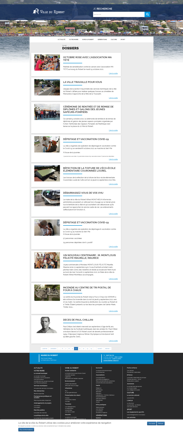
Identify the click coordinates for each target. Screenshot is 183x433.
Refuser (160, 423)
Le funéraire (99, 411)
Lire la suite (113, 73)
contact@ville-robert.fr (111, 360)
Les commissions (39, 379)
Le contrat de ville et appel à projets (44, 418)
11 (79, 348)
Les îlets (67, 401)
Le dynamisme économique (104, 370)
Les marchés (99, 409)
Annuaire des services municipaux (43, 388)
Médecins (98, 388)
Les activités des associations (104, 383)
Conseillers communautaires (42, 377)
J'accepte (151, 423)
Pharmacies (99, 390)
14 (91, 348)
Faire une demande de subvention (105, 381)
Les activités (68, 410)
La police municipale (71, 417)
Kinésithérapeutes (101, 396)
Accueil (64, 45)
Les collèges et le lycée (133, 390)
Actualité (61, 39)
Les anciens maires (70, 399)
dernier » (107, 348)
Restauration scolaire (133, 381)
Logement (68, 377)
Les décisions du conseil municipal (43, 381)
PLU (66, 391)
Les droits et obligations (102, 379)
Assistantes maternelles (133, 372)
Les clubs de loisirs (132, 406)
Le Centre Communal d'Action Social (75, 373)
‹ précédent (53, 348)
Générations (102, 39)
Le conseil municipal (39, 376)
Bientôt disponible (39, 393)
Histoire (67, 398)
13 (87, 348)
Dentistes (98, 391)
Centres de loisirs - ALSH (134, 379)
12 (83, 348)
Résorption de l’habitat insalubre (74, 378)
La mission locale (132, 388)
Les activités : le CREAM (134, 405)
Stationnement (100, 407)
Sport (123, 39)
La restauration (69, 408)
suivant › (100, 348)
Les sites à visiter (70, 412)
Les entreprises (100, 372)
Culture (114, 39)
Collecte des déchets (71, 383)
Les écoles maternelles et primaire (136, 377)
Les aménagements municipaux (136, 414)
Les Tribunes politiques (40, 383)
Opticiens (98, 393)
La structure (130, 403)
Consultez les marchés (40, 412)
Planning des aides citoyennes (42, 400)
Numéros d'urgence (101, 412)
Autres (98, 402)
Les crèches (130, 370)
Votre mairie (73, 39)
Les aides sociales (70, 375)
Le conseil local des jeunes (134, 386)
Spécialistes (99, 400)
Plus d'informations (26, 430)
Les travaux (37, 405)
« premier (44, 348)
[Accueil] (48, 11)
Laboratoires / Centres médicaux (105, 395)
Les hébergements (70, 406)
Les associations (100, 377)
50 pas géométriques (71, 392)
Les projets (37, 407)
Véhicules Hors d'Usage (71, 385)
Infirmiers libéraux (101, 398)
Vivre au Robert (88, 39)
